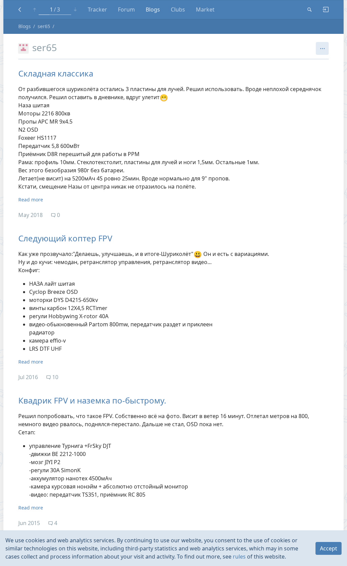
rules (239, 556)
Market (205, 9)
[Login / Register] (323, 9)
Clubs (178, 9)
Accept (328, 548)
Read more (30, 199)
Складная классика (55, 73)
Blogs (153, 9)
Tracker (97, 9)
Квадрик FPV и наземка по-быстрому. (92, 400)
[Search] (309, 9)
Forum (126, 9)
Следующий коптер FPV (65, 238)
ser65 (44, 26)
